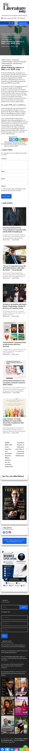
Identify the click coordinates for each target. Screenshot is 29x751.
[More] (26, 139)
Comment (4, 158)
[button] (25, 747)
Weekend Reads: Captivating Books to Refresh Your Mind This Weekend (14, 344)
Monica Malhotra (8, 143)
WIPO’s (20, 78)
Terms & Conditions (19, 740)
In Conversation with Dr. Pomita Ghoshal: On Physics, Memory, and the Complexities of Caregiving (12, 666)
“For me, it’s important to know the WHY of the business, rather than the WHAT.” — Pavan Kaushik (14, 268)
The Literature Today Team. (8, 742)
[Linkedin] (16, 139)
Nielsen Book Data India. (18, 115)
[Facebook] (10, 139)
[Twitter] (13, 139)
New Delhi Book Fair (17, 143)
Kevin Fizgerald (19, 141)
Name (3, 171)
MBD (9, 113)
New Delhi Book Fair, (10, 73)
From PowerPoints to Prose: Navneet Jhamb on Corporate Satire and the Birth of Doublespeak (14, 230)
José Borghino (19, 73)
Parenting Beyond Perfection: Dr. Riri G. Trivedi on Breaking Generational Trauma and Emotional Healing (13, 673)
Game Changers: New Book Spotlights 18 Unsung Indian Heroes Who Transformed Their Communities (13, 422)
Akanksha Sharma (5, 46)
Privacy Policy (19, 738)
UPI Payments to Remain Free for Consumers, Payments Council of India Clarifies (14, 383)
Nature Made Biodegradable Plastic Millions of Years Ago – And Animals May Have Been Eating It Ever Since (13, 658)
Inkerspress (6, 141)
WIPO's (16, 146)
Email (3, 178)
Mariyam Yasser (6, 239)
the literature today (12, 144)
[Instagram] (23, 139)
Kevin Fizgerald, (8, 78)
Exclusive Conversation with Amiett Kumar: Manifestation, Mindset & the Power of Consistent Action (14, 306)
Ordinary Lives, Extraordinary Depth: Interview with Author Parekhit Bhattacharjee (14, 651)
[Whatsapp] (20, 139)
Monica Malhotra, (15, 111)
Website (3, 186)
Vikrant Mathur (21, 113)
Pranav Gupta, (21, 74)
